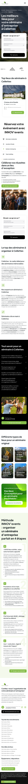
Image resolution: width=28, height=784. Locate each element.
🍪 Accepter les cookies (8, 781)
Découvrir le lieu (18, 112)
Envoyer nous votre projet (15, 422)
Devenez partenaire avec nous (12, 711)
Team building (9, 154)
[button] (25, 3)
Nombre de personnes (8, 43)
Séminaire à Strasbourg (7, 738)
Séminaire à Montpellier (7, 740)
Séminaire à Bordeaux (7, 730)
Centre (19, 10)
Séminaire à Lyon (5, 724)
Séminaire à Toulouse (6, 732)
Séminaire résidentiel (11, 139)
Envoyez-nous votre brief (11, 184)
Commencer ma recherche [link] (14, 503)
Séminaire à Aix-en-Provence (8, 742)
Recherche (15, 55)
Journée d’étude (10, 144)
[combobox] (12, 40)
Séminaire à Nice (5, 728)
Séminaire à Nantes (6, 734)
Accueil (3, 10)
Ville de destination (7, 38)
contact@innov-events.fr (13, 715)
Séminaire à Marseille (6, 726)
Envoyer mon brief (9, 768)
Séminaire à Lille (5, 736)
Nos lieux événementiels (11, 10)
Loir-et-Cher (4, 12)
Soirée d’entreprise (11, 149)
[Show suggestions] (23, 39)
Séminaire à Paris (5, 722)
